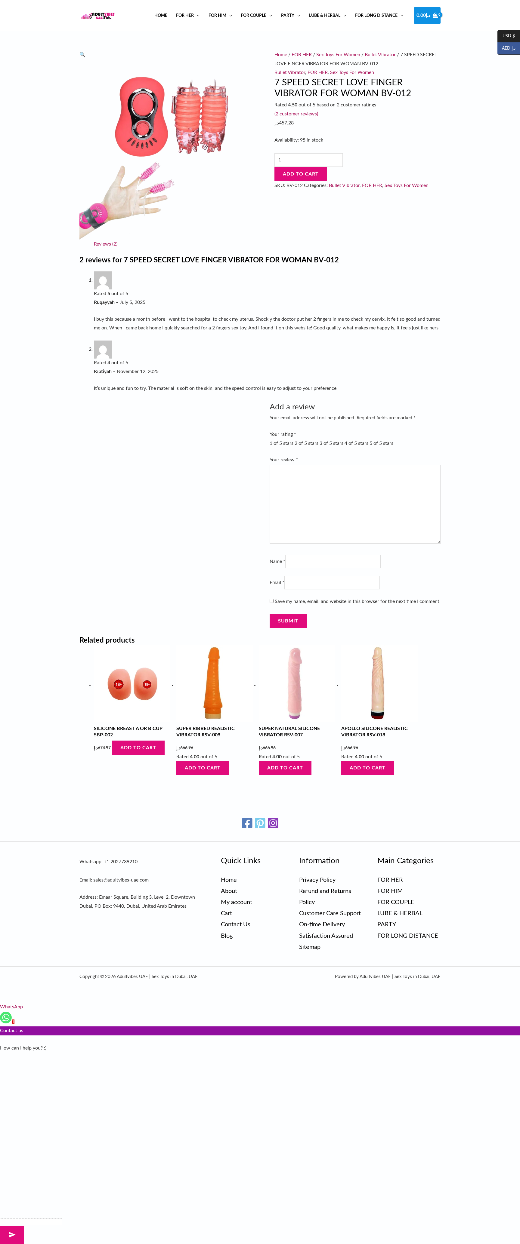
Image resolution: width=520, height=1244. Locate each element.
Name (277, 561)
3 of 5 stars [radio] (331, 443)
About (229, 891)
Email (277, 582)
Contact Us (235, 925)
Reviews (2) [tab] (105, 244)
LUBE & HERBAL (324, 15)
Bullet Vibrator (380, 54)
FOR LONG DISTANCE (376, 15)
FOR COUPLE (253, 15)
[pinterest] (260, 823)
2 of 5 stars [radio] (306, 443)
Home (160, 15)
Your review (284, 459)
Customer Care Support (330, 913)
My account (236, 902)
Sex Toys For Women (338, 54)
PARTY (287, 15)
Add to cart (301, 174)
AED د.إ (506, 48)
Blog (227, 936)
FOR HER (185, 15)
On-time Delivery (322, 925)
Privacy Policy (317, 880)
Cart (226, 913)
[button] (82, 54)
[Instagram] (273, 823)
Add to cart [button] (138, 747)
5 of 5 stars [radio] (381, 443)
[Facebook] (247, 823)
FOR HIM (217, 15)
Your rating (283, 434)
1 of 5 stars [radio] (281, 443)
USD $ (506, 36)
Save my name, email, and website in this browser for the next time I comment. (358, 601)
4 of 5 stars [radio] (356, 443)
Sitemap (309, 947)
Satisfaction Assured (326, 936)
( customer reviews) (296, 114)
